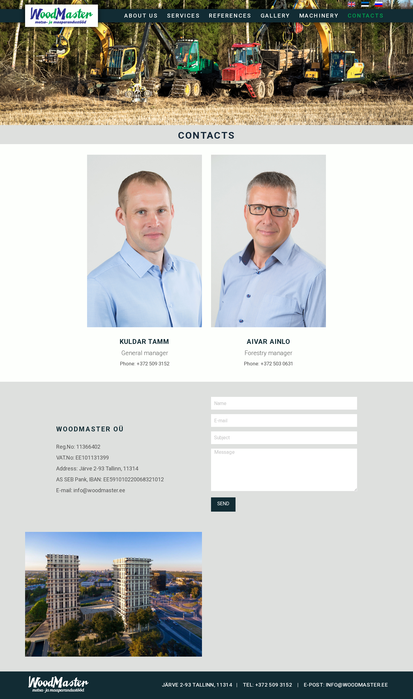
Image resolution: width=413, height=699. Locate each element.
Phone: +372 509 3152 (144, 364)
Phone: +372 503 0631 (268, 364)
